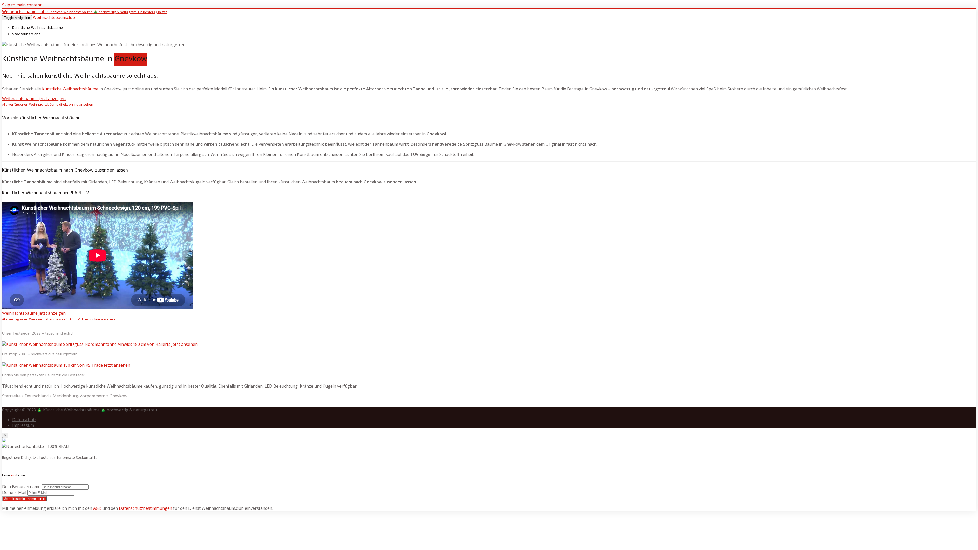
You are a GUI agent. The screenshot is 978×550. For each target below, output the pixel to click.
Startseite (11, 396)
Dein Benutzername (21, 486)
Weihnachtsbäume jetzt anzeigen (47, 101)
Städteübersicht (26, 34)
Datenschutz (24, 419)
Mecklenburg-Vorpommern (79, 396)
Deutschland (37, 396)
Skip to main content (22, 5)
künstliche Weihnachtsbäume (70, 89)
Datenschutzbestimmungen (145, 508)
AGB (97, 508)
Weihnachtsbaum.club (54, 17)
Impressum (23, 425)
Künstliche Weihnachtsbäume (37, 27)
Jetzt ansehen (184, 344)
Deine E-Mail (14, 492)
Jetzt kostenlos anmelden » (24, 499)
